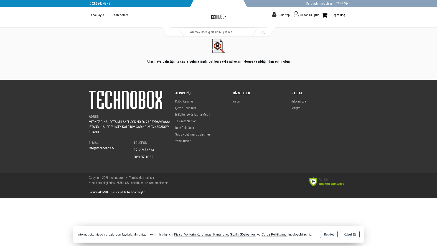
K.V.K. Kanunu (184, 101)
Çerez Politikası (185, 108)
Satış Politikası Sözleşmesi (193, 134)
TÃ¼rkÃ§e (342, 3)
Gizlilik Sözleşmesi (243, 234)
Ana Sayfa (97, 15)
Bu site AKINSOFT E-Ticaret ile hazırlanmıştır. (117, 192)
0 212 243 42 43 (144, 150)
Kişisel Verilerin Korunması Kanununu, (201, 234)
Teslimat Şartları (185, 121)
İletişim (295, 108)
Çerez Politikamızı (274, 234)
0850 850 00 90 (143, 157)
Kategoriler (120, 15)
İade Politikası (184, 128)
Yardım (237, 101)
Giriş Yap (284, 15)
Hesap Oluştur (309, 15)
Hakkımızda (298, 101)
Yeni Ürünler (183, 141)
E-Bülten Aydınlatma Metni (192, 115)
